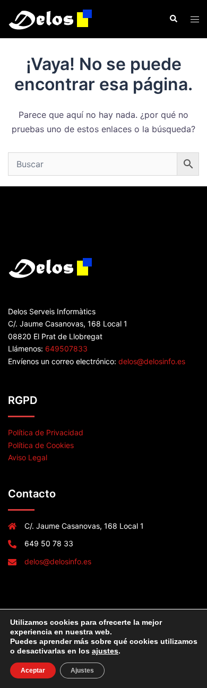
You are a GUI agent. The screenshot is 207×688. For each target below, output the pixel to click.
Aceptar (33, 670)
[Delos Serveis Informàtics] (51, 18)
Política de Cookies (41, 445)
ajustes (105, 651)
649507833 (66, 348)
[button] (173, 19)
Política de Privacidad (45, 432)
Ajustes (82, 670)
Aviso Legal (27, 457)
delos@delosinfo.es (151, 361)
